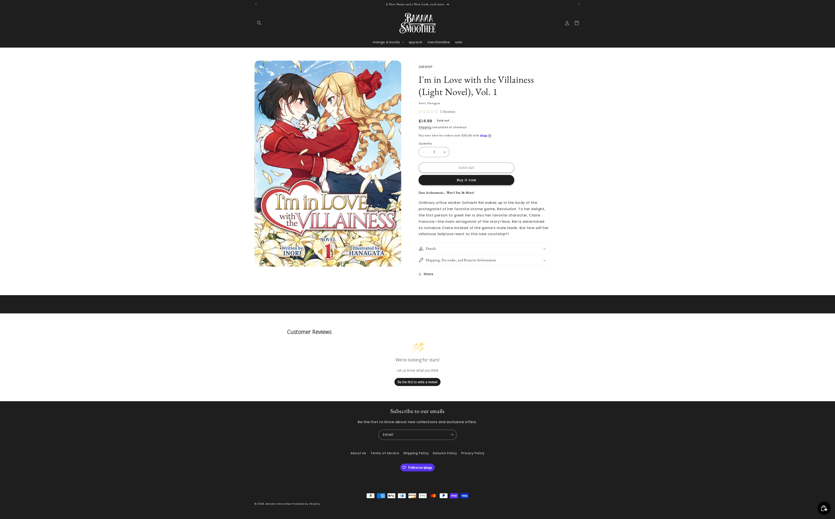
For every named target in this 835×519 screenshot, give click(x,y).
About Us (358, 453)
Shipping (425, 127)
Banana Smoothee (279, 504)
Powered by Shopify (306, 504)
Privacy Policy (472, 453)
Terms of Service (385, 453)
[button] (259, 23)
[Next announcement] (579, 4)
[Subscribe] (451, 435)
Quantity (425, 143)
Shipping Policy (416, 453)
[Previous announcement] (256, 4)
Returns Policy (445, 453)
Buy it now (466, 180)
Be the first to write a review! (417, 382)
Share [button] (428, 274)
